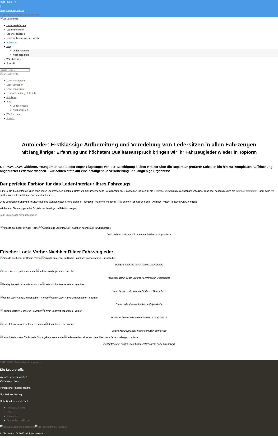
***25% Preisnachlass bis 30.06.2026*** (21, 14)
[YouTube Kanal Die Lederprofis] (17, 426)
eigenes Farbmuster (246, 190)
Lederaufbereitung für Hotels (22, 38)
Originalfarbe (160, 190)
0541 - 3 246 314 (9, 2)
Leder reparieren (15, 33)
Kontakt (10, 63)
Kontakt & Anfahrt (15, 407)
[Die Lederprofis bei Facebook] (51, 426)
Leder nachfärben (16, 25)
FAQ (8, 46)
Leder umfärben (15, 29)
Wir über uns (13, 58)
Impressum (12, 416)
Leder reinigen (21, 50)
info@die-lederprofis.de (12, 10)
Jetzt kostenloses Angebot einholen (18, 215)
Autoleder (11, 42)
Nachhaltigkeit (21, 54)
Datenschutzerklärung (18, 420)
